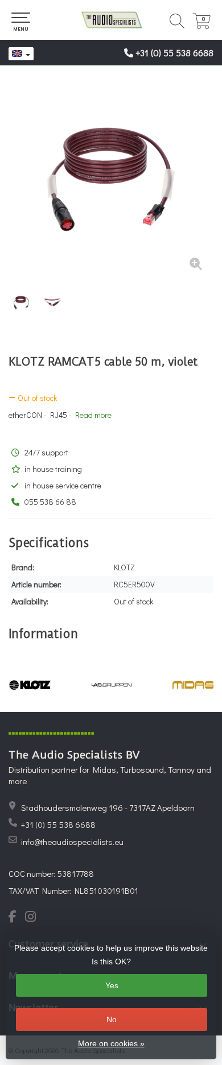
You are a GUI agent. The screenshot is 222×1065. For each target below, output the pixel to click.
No (111, 1019)
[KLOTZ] (30, 685)
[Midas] (193, 685)
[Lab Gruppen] (111, 685)
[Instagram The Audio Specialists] (34, 917)
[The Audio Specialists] (111, 20)
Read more (93, 414)
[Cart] (201, 25)
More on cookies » (111, 1043)
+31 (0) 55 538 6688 (174, 53)
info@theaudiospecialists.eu (72, 841)
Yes (111, 985)
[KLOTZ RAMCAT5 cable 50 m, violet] (111, 179)
